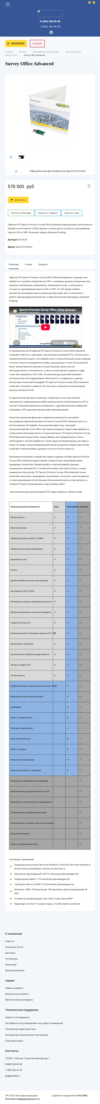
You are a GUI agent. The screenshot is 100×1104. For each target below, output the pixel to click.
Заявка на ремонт (14, 988)
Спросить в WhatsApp (21, 213)
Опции (28, 264)
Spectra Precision (73, 51)
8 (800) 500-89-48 (50, 21)
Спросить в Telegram (48, 213)
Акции (37, 43)
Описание (13, 264)
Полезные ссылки (14, 1040)
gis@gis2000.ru (12, 1075)
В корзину (20, 200)
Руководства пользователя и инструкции (26, 1034)
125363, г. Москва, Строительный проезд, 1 (27, 1058)
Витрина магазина (14, 970)
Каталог (18, 43)
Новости (9, 941)
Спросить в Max (71, 213)
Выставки (10, 952)
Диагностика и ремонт (17, 993)
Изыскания (10, 964)
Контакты (11, 1051)
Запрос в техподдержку (17, 1017)
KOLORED (82, 1095)
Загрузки (43, 264)
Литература (11, 958)
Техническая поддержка (21, 1010)
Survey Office (11, 55)
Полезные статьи (14, 947)
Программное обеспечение (46, 51)
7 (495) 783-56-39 (50, 26)
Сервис (10, 980)
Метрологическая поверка (19, 999)
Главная (9, 51)
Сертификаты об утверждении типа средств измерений (34, 1023)
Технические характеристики (20, 1029)
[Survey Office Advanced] (89, 186)
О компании (13, 933)
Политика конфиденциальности (22, 1098)
